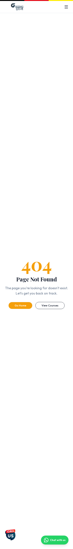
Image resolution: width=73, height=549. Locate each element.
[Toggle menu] (66, 7)
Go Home (20, 305)
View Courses (50, 305)
